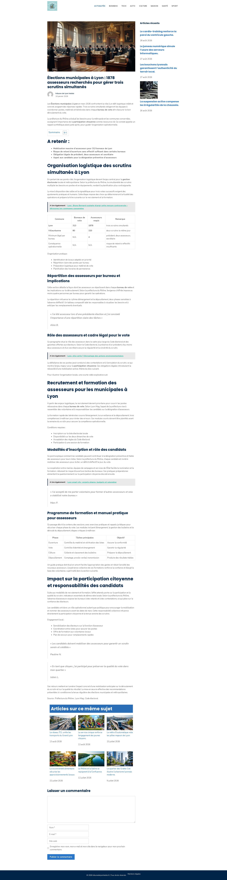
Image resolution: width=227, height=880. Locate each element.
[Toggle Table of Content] (63, 133)
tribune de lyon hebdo (65, 93)
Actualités (99, 6)
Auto (132, 6)
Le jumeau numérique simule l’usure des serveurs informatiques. (157, 50)
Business (113, 6)
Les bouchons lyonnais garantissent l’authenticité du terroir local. (158, 68)
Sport (175, 6)
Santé (165, 6)
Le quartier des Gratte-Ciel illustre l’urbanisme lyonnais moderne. (119, 771)
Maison (154, 6)
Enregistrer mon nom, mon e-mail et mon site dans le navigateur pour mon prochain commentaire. (87, 848)
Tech (123, 6)
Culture (143, 6)
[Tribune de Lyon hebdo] (52, 6)
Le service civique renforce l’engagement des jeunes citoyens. (90, 735)
